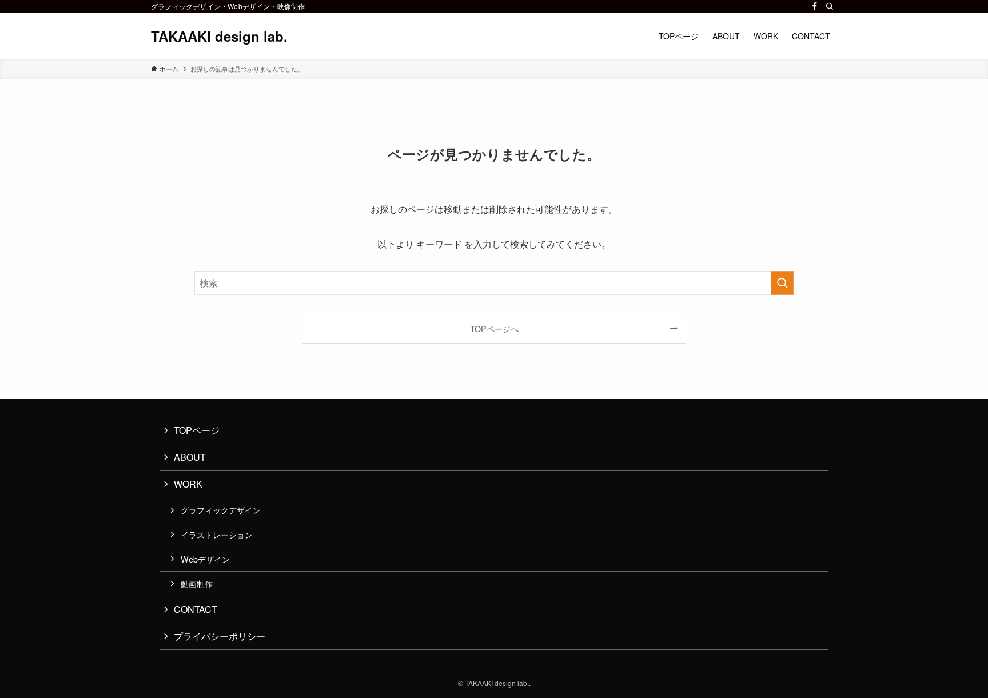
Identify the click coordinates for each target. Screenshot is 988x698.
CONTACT (195, 609)
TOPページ (197, 430)
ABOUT (190, 457)
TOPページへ (494, 328)
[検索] (829, 6)
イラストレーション (217, 534)
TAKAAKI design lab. (219, 36)
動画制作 (197, 583)
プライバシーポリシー (219, 636)
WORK (188, 483)
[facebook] (814, 6)
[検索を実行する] (782, 283)
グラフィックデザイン (221, 510)
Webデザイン (205, 559)
